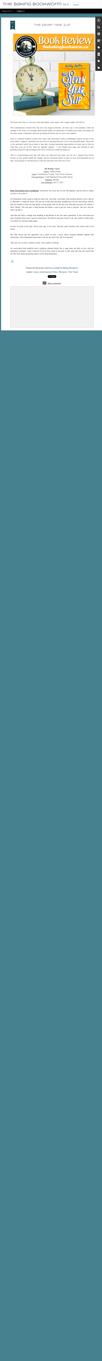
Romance (63, 272)
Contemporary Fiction (49, 272)
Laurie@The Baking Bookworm (65, 268)
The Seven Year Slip (52, 25)
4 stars (36, 272)
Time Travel (73, 272)
